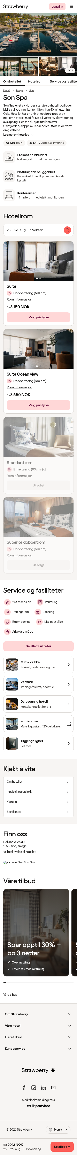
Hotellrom (35, 81)
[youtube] (53, 1087)
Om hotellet (12, 81)
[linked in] (43, 1087)
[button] (38, 261)
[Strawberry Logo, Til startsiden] (15, 7)
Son (31, 90)
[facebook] (23, 1087)
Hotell (6, 90)
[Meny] (71, 6)
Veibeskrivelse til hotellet (19, 852)
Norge (19, 90)
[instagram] (33, 1087)
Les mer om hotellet (16, 135)
